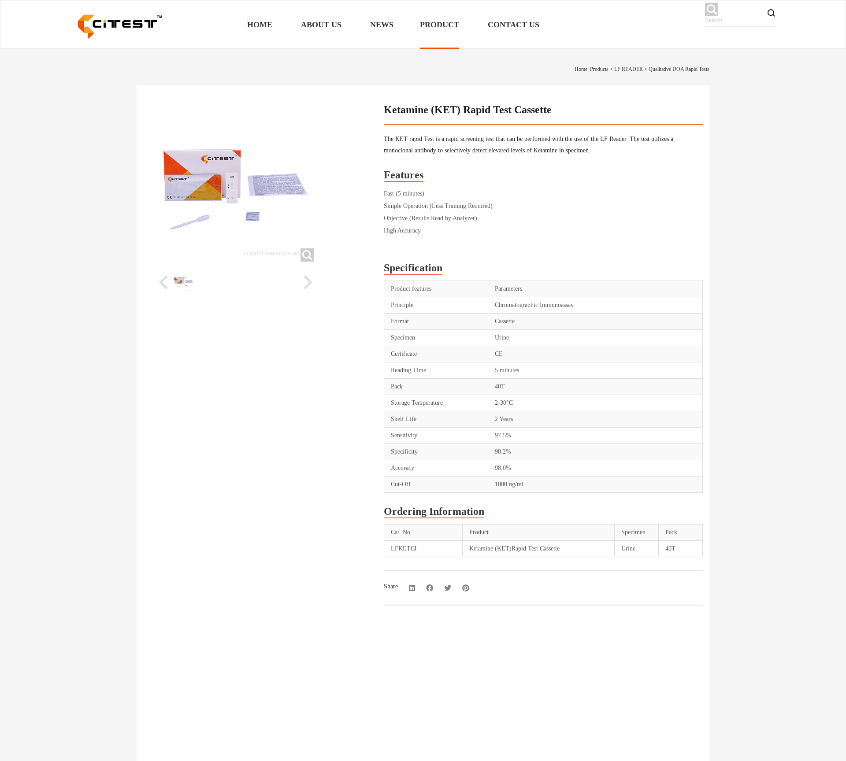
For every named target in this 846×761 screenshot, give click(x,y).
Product (439, 24)
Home (259, 24)
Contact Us (513, 24)
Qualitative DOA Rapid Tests (679, 69)
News (381, 24)
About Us (321, 24)
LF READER (628, 69)
